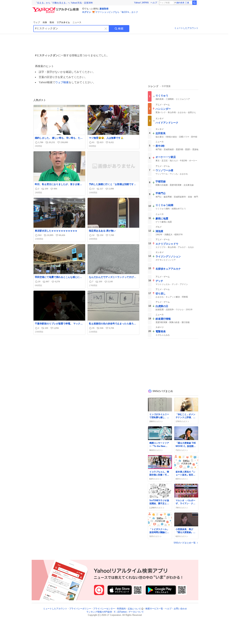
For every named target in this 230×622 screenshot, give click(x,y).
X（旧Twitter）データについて (129, 612)
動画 (52, 22)
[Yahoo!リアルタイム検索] (56, 8)
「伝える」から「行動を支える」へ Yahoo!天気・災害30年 (64, 3)
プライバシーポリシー (80, 609)
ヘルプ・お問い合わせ (176, 609)
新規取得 (104, 8)
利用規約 (121, 609)
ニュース (77, 22)
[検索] (194, 3)
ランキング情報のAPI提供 (99, 612)
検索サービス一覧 (154, 609)
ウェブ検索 (62, 82)
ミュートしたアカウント (186, 28)
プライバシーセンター (104, 609)
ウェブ (36, 22)
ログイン (86, 12)
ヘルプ (154, 2)
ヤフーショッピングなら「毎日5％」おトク (116, 12)
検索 (120, 28)
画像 (45, 22)
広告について (134, 609)
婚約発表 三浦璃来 (184, 3)
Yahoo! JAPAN (141, 2)
